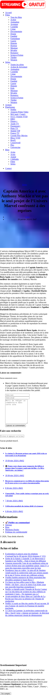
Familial (13, 36)
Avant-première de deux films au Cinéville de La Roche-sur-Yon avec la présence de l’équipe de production (25, 598)
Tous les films (16, 17)
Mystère (13, 50)
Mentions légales (12, 530)
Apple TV (14, 124)
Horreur (13, 46)
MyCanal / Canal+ (18, 114)
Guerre (13, 41)
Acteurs (8, 105)
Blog (7, 150)
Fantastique (15, 38)
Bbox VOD (15, 138)
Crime (13, 29)
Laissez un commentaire (15, 426)
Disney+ (14, 121)
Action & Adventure (18, 67)
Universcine (15, 147)
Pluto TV (14, 128)
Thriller (13, 57)
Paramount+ (15, 126)
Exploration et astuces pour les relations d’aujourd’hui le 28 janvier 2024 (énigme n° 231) (25, 555)
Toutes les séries (17, 64)
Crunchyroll (15, 143)
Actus (12, 152)
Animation (14, 22)
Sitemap (8, 525)
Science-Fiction (16, 55)
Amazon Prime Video (19, 112)
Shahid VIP (15, 131)
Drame (13, 34)
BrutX (13, 140)
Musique (14, 48)
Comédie (14, 27)
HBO (12, 119)
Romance (14, 53)
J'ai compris (5, 694)
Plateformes (10, 107)
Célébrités (14, 159)
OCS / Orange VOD (19, 117)
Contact (8, 168)
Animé (13, 157)
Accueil (8, 12)
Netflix (13, 109)
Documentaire (16, 31)
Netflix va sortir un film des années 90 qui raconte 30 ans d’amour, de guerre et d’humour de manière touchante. (27, 605)
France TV (14, 133)
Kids (12, 88)
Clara (27, 217)
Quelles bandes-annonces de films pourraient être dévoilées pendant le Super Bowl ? (25, 578)
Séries (7, 62)
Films (7, 15)
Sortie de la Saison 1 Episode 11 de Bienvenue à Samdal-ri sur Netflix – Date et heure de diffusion (25, 559)
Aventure (14, 24)
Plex (12, 145)
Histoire (13, 43)
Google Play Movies (18, 135)
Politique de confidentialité (16, 532)
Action (13, 20)
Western (13, 60)
